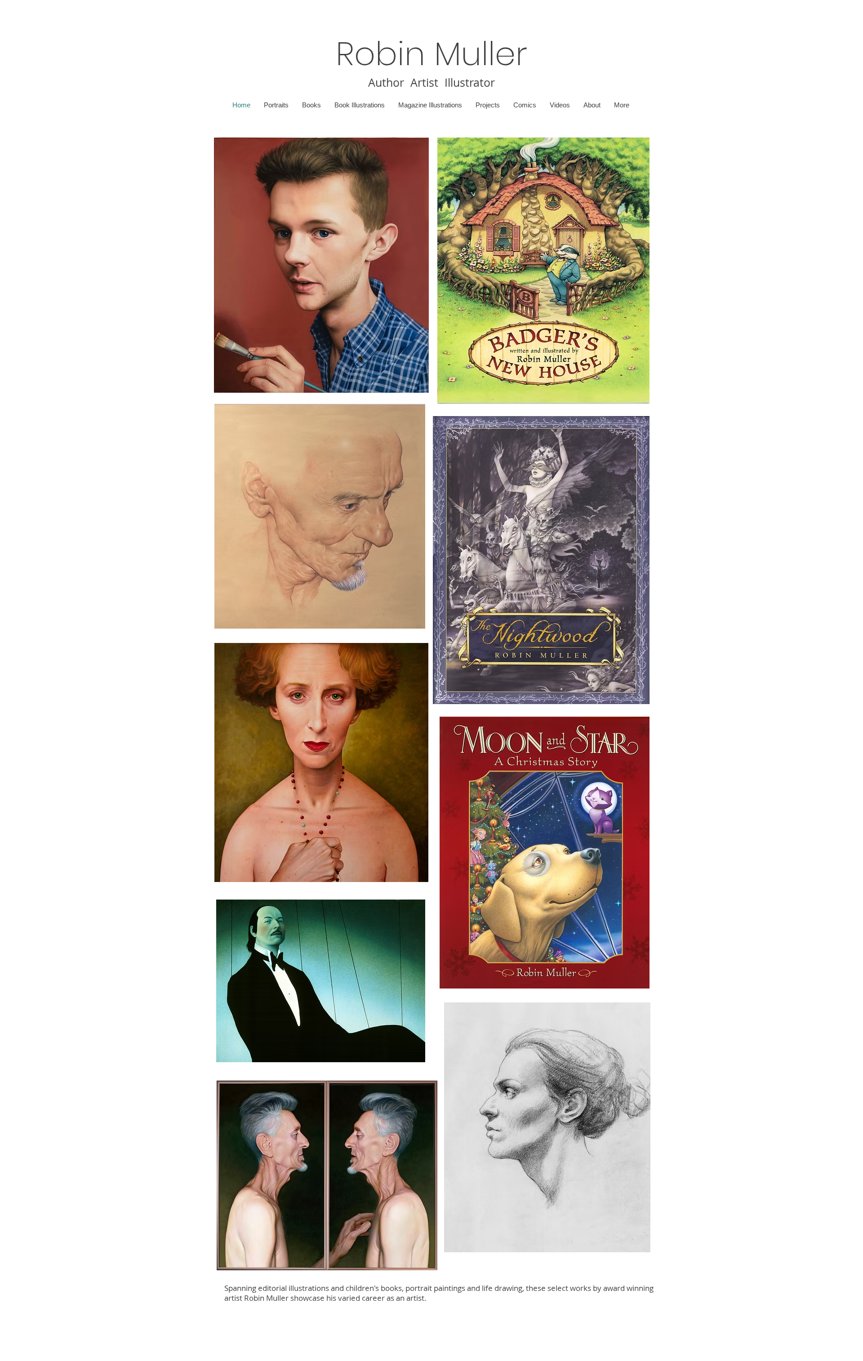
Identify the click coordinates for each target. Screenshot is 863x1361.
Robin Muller (431, 54)
